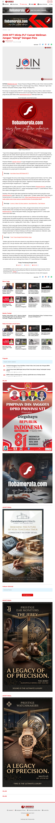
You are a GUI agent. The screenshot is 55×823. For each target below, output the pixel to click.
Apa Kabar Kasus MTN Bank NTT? (45, 291)
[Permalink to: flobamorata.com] (4, 41)
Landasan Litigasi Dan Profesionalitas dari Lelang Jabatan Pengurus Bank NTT (33, 292)
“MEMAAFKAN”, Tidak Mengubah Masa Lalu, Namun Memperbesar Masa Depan (46, 305)
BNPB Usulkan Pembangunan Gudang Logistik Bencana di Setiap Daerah (25, 374)
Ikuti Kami (27, 265)
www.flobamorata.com (25, 94)
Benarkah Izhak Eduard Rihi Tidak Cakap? (7, 305)
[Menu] (3, 1)
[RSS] (28, 815)
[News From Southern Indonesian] (9, 2)
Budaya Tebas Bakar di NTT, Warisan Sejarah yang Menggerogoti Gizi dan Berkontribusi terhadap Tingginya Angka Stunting (8, 292)
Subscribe (35, 265)
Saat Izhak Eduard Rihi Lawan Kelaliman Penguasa (20, 305)
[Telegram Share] (48, 44)
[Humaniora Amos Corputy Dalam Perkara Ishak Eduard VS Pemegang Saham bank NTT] (34, 299)
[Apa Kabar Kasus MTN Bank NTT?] (47, 286)
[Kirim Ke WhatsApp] (51, 44)
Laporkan (19, 265)
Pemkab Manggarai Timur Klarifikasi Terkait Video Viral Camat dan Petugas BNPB (27, 365)
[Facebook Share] (40, 44)
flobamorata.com (9, 40)
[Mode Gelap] (48, 1)
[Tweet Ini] (43, 44)
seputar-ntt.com (16, 161)
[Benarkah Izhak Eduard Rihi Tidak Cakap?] (8, 299)
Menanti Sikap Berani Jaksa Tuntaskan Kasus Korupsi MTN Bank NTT (20, 292)
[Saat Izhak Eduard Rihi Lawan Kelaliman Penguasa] (21, 299)
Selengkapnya (27, 595)
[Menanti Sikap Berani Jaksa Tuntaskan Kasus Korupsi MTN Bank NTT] (21, 286)
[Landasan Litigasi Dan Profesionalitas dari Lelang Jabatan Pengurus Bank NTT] (34, 286)
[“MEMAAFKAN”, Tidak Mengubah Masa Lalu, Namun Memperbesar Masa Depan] (47, 299)
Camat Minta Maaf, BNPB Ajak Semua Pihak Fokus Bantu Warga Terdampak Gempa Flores (28, 370)
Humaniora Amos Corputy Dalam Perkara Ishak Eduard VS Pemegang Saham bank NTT (33, 305)
